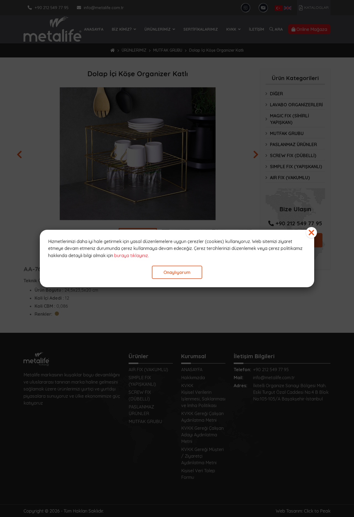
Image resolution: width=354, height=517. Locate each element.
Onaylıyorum (177, 272)
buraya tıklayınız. (131, 255)
